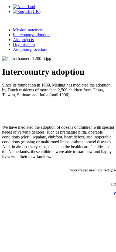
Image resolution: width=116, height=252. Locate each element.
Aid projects (23, 39)
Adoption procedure (30, 49)
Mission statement (28, 30)
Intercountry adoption (31, 34)
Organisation (24, 44)
